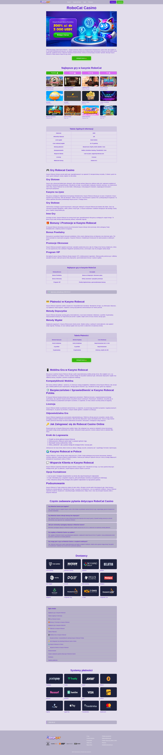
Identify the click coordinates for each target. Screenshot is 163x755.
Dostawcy (50, 657)
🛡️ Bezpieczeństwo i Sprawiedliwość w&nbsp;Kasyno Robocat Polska (66, 638)
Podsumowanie (52, 650)
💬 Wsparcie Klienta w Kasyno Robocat (58, 647)
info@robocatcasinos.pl (107, 744)
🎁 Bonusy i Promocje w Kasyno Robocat (58, 622)
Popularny (53, 72)
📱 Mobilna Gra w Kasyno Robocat (57, 634)
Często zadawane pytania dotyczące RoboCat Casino (62, 654)
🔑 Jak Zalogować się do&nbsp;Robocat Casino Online (62, 641)
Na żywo (72, 72)
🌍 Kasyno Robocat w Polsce (55, 644)
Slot (107, 72)
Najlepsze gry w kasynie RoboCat (56, 612)
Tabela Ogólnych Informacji (55, 615)
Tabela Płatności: (52, 631)
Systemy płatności (52, 660)
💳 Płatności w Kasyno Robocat (56, 628)
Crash (89, 72)
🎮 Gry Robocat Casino (54, 619)
